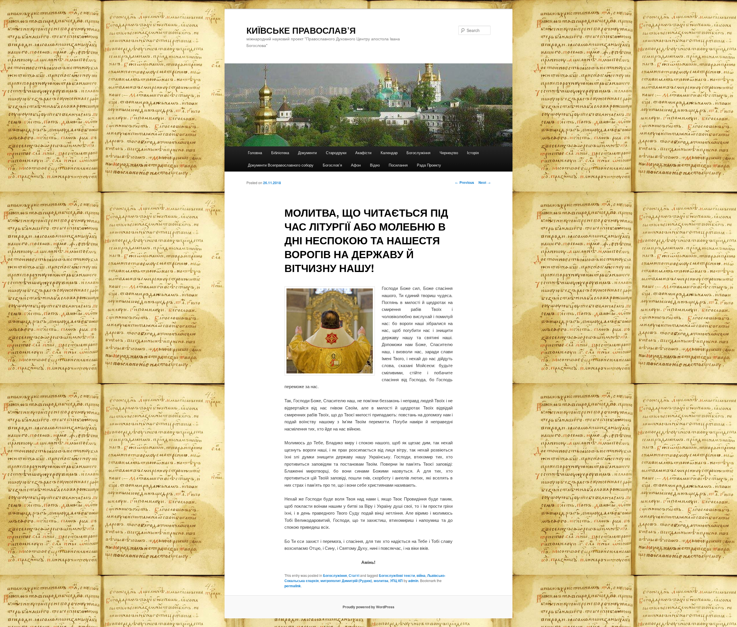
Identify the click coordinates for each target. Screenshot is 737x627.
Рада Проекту (429, 165)
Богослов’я (332, 165)
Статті (354, 575)
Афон (356, 165)
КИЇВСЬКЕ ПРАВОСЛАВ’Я (301, 30)
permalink (292, 585)
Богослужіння (418, 152)
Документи (307, 152)
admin (413, 580)
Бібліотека (280, 152)
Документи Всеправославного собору (281, 165)
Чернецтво (449, 152)
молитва (381, 580)
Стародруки (336, 152)
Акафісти (363, 152)
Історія (473, 152)
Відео (375, 165)
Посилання (398, 165)
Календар (389, 152)
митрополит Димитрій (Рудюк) (346, 580)
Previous (464, 182)
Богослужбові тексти (397, 575)
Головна (255, 152)
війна (421, 575)
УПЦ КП (396, 580)
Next (484, 182)
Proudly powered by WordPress (368, 606)
